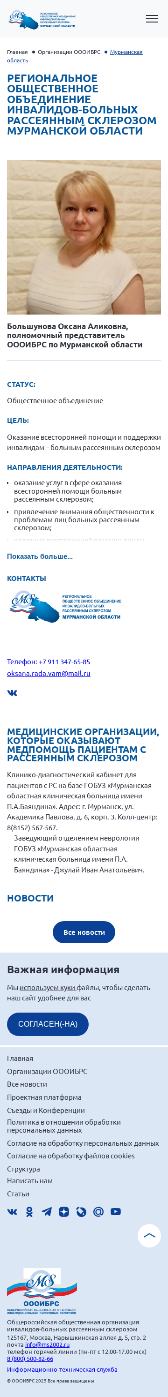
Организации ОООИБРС (69, 51)
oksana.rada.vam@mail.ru (49, 673)
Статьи (18, 1193)
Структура (23, 1168)
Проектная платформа (44, 1097)
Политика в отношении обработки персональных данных (64, 1126)
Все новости (84, 932)
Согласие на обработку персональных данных (83, 1143)
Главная (17, 51)
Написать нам (30, 1180)
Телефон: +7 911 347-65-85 (48, 661)
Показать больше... (40, 556)
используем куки (48, 987)
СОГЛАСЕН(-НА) (47, 1024)
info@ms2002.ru (47, 1344)
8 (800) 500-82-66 (30, 1358)
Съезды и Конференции (46, 1110)
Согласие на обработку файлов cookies (71, 1155)
